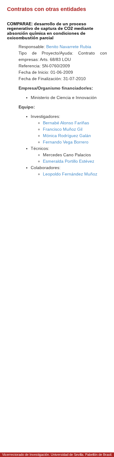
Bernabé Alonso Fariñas (66, 122)
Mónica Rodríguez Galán (67, 135)
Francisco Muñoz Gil (62, 129)
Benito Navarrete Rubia (68, 46)
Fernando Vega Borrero (65, 142)
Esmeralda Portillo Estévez (68, 161)
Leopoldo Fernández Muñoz (70, 174)
